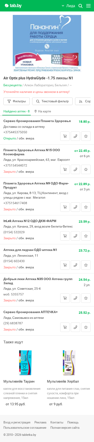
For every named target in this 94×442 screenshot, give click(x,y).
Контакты (56, 422)
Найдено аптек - (16, 111)
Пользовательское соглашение (24, 427)
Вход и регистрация (16, 422)
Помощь (73, 422)
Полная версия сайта (64, 427)
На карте (44, 111)
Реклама (40, 422)
